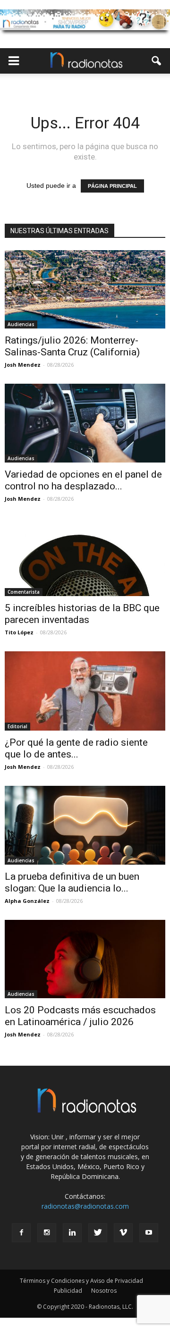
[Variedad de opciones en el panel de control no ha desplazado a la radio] (85, 423)
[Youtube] (148, 1232)
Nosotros (104, 1291)
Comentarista (24, 592)
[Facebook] (21, 1232)
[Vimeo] (123, 1232)
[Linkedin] (72, 1232)
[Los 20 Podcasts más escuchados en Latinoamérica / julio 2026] (85, 959)
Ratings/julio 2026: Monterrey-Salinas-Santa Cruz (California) (72, 346)
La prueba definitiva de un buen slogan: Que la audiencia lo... (72, 882)
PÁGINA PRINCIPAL (112, 186)
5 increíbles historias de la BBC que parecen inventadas (82, 613)
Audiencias (21, 324)
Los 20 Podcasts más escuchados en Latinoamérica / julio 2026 (80, 1015)
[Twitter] (97, 1232)
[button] (157, 61)
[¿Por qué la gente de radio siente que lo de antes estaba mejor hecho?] (85, 691)
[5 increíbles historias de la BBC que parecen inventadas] (85, 557)
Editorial (17, 726)
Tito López (19, 632)
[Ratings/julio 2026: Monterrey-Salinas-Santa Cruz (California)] (85, 289)
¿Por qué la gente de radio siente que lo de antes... (76, 748)
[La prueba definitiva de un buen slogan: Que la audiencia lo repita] (85, 825)
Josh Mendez (23, 364)
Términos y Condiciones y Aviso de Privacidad (81, 1281)
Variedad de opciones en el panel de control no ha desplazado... (83, 480)
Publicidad (68, 1291)
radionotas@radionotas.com (85, 1206)
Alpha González (27, 900)
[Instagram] (46, 1232)
